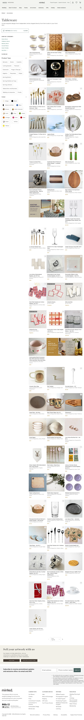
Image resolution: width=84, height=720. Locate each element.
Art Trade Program (60, 698)
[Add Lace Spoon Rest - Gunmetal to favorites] (81, 501)
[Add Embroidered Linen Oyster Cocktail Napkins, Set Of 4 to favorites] (63, 256)
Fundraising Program (61, 701)
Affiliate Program (60, 694)
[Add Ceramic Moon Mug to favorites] (45, 368)
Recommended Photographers (73, 700)
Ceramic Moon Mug (34, 386)
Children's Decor (6, 41)
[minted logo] (42, 2)
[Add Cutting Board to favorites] (63, 172)
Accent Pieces (5, 45)
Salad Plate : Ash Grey (34, 412)
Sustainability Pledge (34, 706)
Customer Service (47, 691)
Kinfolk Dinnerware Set (35, 79)
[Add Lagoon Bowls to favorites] (63, 116)
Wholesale (58, 706)
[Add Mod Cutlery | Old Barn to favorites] (81, 61)
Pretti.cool (77, 248)
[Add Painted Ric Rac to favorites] (45, 312)
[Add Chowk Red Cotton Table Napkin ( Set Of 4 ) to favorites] (63, 312)
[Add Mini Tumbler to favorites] (63, 368)
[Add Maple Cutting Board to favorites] (45, 475)
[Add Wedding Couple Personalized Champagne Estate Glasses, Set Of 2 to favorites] (81, 201)
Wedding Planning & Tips (75, 695)
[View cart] (80, 2)
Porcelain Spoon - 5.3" (70, 386)
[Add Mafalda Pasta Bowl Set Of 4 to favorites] (81, 475)
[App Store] (6, 708)
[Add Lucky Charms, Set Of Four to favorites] (45, 610)
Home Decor (5, 39)
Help (43, 694)
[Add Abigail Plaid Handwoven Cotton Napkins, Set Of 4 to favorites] (63, 583)
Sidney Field (78, 54)
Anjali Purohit (60, 332)
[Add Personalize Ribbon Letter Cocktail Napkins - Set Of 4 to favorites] (81, 256)
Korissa (58, 166)
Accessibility (64, 715)
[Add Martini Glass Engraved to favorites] (63, 475)
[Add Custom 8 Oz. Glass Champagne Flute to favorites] (63, 229)
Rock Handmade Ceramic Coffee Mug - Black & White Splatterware (55, 573)
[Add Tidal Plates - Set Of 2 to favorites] (45, 527)
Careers (30, 696)
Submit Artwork (62, 2)
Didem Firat (59, 413)
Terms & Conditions (35, 715)
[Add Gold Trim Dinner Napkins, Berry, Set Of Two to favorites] (45, 583)
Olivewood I (68, 412)
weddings (11, 2)
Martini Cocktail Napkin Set (72, 545)
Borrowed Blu (42, 109)
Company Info (33, 691)
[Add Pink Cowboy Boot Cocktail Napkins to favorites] (63, 89)
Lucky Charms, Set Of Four (36, 628)
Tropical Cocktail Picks (35, 161)
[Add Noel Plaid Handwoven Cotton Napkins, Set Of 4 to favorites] (45, 284)
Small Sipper (32, 437)
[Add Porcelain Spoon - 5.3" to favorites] (81, 368)
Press (30, 698)
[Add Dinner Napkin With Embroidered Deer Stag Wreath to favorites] (45, 447)
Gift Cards (44, 701)
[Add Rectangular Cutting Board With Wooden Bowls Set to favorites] (81, 89)
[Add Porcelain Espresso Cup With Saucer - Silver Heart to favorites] (81, 583)
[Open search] (80, 7)
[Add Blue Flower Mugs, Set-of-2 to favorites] (63, 394)
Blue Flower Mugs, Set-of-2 (54, 412)
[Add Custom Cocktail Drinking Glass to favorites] (63, 501)
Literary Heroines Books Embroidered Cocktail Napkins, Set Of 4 (72, 466)
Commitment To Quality (35, 701)
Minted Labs (32, 708)
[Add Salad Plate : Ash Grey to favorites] (45, 394)
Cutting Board (50, 189)
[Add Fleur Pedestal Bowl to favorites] (81, 35)
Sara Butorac (60, 55)
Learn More (11, 660)
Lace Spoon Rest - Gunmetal (72, 519)
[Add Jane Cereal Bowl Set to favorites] (45, 35)
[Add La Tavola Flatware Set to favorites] (45, 229)
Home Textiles (5, 48)
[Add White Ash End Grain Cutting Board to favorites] (63, 35)
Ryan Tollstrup (78, 413)
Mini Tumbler (50, 386)
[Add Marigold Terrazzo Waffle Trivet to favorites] (81, 554)
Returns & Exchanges (47, 696)
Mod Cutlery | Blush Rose (53, 465)
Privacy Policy (46, 715)
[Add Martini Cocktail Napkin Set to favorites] (81, 527)
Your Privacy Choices (47, 703)
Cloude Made (60, 135)
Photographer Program (62, 696)
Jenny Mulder (42, 438)
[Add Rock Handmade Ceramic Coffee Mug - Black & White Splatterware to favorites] (63, 554)
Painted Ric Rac (33, 329)
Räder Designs (78, 387)
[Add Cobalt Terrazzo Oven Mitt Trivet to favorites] (81, 229)
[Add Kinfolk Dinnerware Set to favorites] (45, 61)
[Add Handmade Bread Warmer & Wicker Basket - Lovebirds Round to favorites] (63, 144)
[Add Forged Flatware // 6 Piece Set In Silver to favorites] (45, 116)
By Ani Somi (68, 303)
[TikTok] (7, 704)
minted (5, 2)
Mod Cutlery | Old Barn (71, 79)
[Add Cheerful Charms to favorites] (63, 284)
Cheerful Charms (51, 302)
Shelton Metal (42, 248)
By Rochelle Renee (34, 331)
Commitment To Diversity (33, 703)
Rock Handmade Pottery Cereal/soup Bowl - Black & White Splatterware (36, 191)
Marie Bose (41, 413)
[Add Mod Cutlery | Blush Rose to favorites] (63, 447)
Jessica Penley (78, 277)
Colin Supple (78, 223)
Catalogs (72, 698)
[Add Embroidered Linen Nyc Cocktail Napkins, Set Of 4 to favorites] (45, 554)
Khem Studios (78, 192)
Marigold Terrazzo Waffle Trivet (73, 571)
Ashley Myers (60, 277)
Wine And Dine (68, 302)
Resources (73, 691)
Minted (3, 13)
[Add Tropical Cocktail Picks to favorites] (45, 144)
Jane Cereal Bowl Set (34, 52)
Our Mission (32, 694)
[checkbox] (5, 62)
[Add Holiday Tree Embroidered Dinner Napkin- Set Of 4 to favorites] (81, 116)
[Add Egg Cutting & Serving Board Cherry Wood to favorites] (81, 172)
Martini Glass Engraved (52, 493)
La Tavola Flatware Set (35, 246)
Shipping (44, 698)
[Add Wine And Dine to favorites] (81, 284)
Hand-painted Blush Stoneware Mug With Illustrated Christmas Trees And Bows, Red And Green (37, 359)
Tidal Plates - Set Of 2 (34, 545)
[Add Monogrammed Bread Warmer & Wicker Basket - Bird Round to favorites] (45, 501)
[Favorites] (76, 2)
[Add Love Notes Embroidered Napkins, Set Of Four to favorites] (45, 256)
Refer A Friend (73, 704)
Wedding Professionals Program (61, 703)
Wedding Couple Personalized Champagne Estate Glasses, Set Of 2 (73, 220)
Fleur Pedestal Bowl (70, 52)
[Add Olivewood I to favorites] (81, 394)
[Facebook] (3, 704)
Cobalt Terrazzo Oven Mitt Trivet (73, 246)
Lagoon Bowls (50, 134)
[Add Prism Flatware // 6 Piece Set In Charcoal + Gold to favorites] (45, 89)
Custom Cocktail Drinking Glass (55, 519)
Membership (73, 706)
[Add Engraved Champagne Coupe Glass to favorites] (63, 61)
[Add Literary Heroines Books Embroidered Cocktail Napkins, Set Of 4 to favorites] (81, 447)
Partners (58, 691)
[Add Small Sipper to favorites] (45, 419)
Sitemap (55, 715)
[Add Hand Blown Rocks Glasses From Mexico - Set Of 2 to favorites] (81, 312)
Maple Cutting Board (34, 493)
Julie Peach (59, 109)
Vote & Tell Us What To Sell (29, 660)
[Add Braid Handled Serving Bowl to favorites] (63, 419)
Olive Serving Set (69, 161)
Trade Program (53, 2)
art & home (10, 13)
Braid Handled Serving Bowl (54, 437)
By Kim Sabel (50, 303)
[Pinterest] (5, 704)
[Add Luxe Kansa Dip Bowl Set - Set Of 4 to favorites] (81, 419)
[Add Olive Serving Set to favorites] (81, 144)
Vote (68, 2)
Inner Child (77, 163)
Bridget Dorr (60, 387)
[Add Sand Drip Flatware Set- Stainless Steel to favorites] (63, 527)
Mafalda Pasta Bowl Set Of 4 (72, 493)
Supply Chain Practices (76, 715)
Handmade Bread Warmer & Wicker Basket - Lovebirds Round (54, 163)
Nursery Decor (5, 43)
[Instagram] (9, 704)
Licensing (58, 708)
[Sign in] (73, 2)
